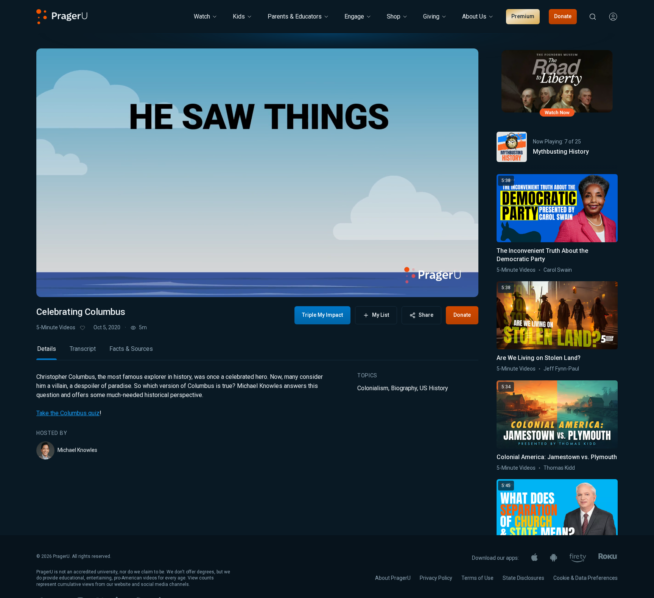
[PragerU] (61, 16)
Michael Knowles (77, 450)
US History (434, 388)
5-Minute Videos (55, 327)
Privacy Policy (436, 578)
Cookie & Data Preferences (585, 578)
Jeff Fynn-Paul (561, 369)
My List (380, 315)
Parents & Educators (295, 16)
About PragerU (393, 578)
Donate (562, 16)
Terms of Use (477, 578)
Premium (522, 16)
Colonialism (372, 388)
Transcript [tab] (83, 348)
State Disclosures (523, 578)
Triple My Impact (322, 315)
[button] (51, 284)
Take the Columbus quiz (68, 413)
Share (426, 315)
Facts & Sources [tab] (131, 348)
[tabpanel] (257, 415)
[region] (257, 172)
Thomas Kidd (559, 468)
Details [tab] (46, 348)
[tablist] (257, 352)
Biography (404, 388)
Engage (354, 16)
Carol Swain (557, 270)
